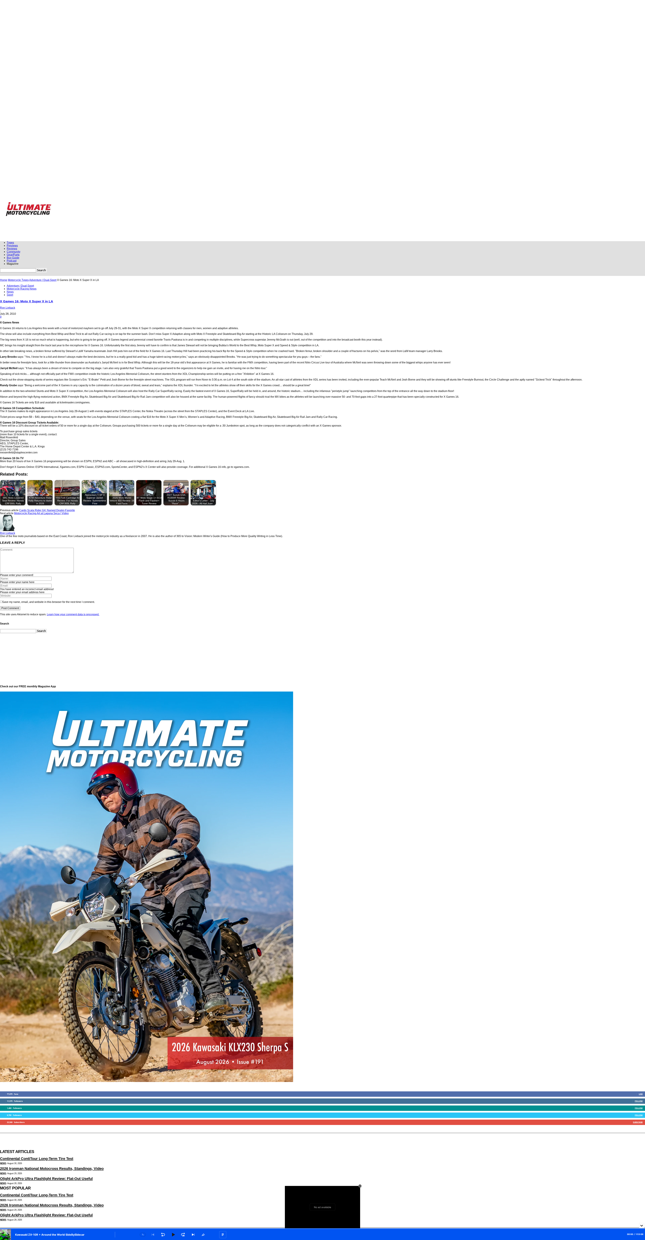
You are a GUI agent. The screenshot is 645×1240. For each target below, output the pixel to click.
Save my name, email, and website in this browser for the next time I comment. (48, 602)
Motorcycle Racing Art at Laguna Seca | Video (41, 513)
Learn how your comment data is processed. (73, 614)
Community (13, 251)
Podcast (11, 260)
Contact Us (109, 204)
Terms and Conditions (126, 204)
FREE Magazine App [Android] (60, 204)
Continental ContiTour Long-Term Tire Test (36, 1159)
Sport (10, 294)
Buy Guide (13, 257)
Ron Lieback (7, 307)
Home (3, 280)
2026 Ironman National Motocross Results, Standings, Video (52, 1168)
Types (10, 242)
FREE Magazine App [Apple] (33, 204)
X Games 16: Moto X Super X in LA (26, 301)
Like (641, 1094)
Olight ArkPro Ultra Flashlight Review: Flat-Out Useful (46, 1179)
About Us (98, 204)
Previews (12, 245)
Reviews (12, 248)
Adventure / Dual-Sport (42, 280)
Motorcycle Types (18, 280)
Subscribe (638, 1122)
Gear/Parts (13, 254)
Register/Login (12, 204)
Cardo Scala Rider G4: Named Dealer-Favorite (47, 510)
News (10, 291)
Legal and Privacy (82, 204)
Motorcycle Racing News (21, 288)
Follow (639, 1101)
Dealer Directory (145, 204)
